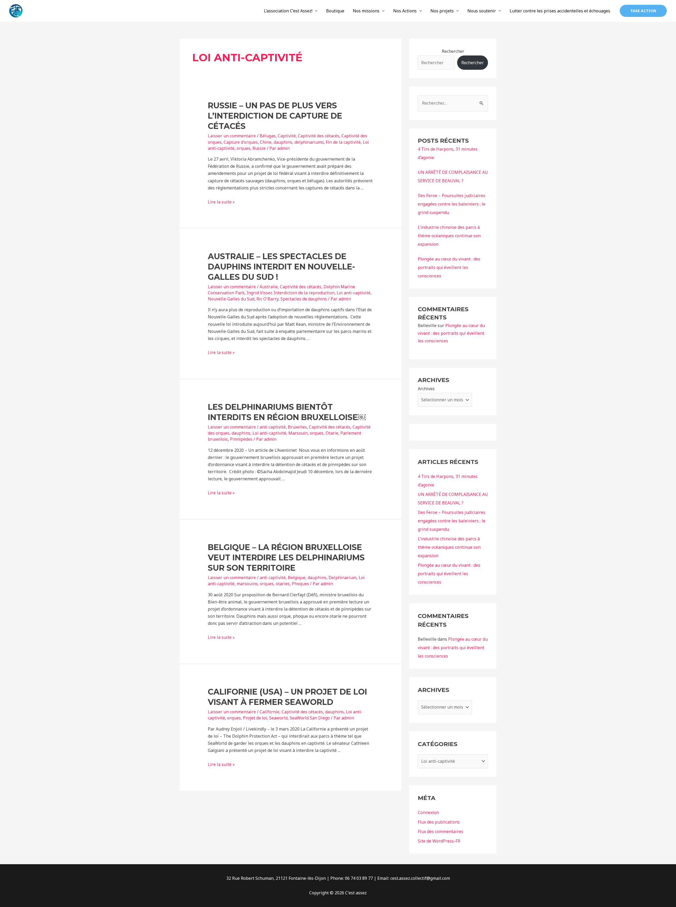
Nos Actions (405, 11)
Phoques (300, 584)
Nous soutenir (481, 11)
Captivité (287, 136)
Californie (269, 712)
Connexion (428, 812)
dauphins (283, 142)
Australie (269, 287)
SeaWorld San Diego (310, 718)
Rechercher (453, 51)
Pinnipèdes (241, 439)
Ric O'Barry (267, 299)
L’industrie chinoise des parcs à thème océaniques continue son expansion (449, 235)
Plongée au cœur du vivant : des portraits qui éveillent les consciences (449, 267)
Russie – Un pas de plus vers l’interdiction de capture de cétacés (275, 116)
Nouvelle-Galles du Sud (231, 299)
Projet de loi (255, 718)
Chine (265, 142)
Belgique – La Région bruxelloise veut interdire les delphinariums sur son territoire (286, 557)
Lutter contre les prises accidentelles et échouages (560, 11)
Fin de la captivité (343, 142)
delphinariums (309, 142)
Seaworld (278, 718)
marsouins (247, 584)
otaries (283, 584)
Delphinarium (342, 577)
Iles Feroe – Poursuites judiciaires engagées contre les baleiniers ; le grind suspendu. (451, 204)
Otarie (332, 433)
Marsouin (298, 433)
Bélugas (268, 136)
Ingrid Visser (259, 293)
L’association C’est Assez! (288, 11)
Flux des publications (439, 822)
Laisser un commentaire (232, 136)
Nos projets (442, 11)
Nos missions (366, 11)
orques (243, 148)
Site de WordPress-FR (439, 841)
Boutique (335, 11)
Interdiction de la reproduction (304, 293)
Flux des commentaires (440, 831)
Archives (426, 389)
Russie (259, 148)
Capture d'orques (241, 142)
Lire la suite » (221, 202)
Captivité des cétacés (318, 136)
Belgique (297, 577)
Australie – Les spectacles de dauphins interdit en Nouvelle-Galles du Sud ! (281, 267)
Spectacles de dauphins (303, 299)
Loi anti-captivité (353, 293)
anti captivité (273, 427)
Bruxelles (297, 427)
